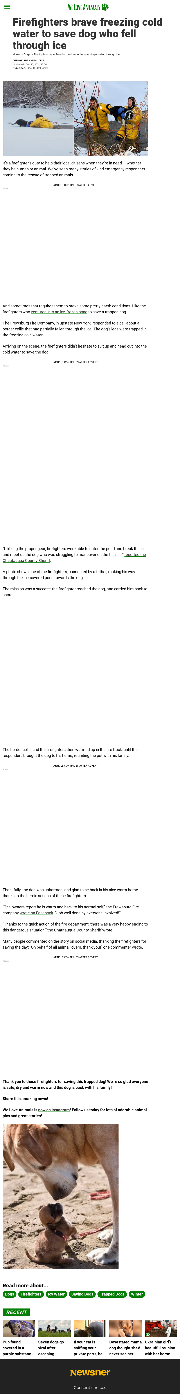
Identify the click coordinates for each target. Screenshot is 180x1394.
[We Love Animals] (88, 7)
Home (16, 54)
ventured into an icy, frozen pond (59, 312)
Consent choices (90, 1387)
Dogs (27, 54)
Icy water (56, 1294)
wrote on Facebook (36, 913)
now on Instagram (54, 1110)
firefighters (31, 1294)
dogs (9, 1294)
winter (137, 1294)
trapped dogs (112, 1294)
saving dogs (82, 1294)
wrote (137, 947)
